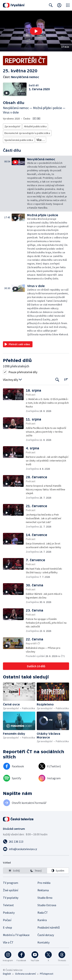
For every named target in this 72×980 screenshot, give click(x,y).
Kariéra (42, 920)
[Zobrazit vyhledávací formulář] (51, 5)
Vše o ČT (8, 942)
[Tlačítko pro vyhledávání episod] (57, 379)
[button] (36, 31)
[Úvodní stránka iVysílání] (14, 5)
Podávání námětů (48, 927)
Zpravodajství (12, 126)
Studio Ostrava (46, 905)
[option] (14, 870)
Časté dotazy (45, 935)
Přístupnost (46, 973)
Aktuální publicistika (35, 126)
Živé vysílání (10, 890)
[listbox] (36, 870)
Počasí (7, 920)
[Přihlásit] (59, 5)
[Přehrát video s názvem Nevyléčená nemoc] (36, 31)
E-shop (7, 927)
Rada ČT (42, 912)
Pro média (43, 883)
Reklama (43, 890)
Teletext (8, 905)
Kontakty (43, 942)
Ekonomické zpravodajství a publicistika (27, 133)
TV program (10, 883)
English (7, 973)
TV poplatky (10, 897)
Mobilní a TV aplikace (16, 935)
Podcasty (9, 912)
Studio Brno (44, 897)
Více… (41, 140)
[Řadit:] (66, 379)
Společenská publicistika (18, 140)
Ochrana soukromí (25, 973)
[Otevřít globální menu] (68, 5)
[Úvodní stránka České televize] (18, 819)
